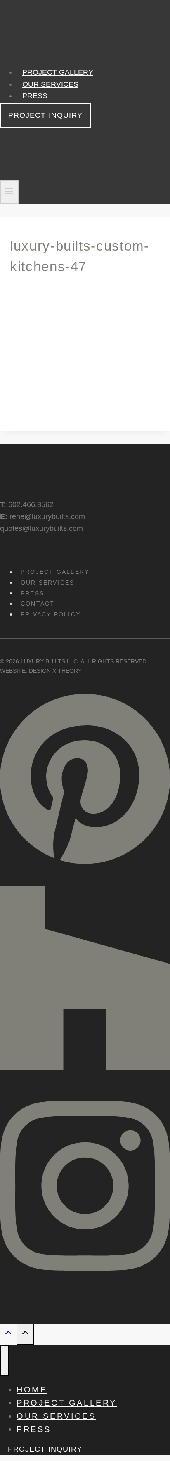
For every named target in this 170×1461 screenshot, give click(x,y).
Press (34, 96)
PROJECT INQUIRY (45, 115)
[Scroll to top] (8, 1334)
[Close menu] (4, 1360)
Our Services (50, 84)
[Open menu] (9, 192)
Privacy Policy (50, 614)
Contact (38, 603)
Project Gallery (57, 72)
